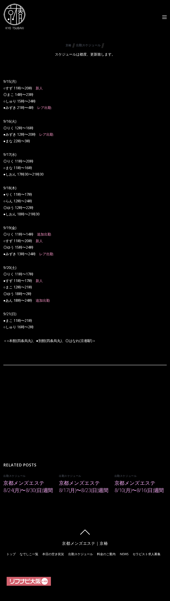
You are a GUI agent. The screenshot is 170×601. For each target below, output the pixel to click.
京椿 (68, 45)
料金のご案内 (106, 554)
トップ (11, 554)
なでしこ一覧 (29, 554)
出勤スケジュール (88, 45)
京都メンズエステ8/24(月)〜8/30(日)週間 (28, 486)
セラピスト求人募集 (146, 554)
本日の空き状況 (53, 554)
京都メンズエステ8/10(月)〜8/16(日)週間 (139, 486)
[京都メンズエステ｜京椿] (14, 26)
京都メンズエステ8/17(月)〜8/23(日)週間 (83, 486)
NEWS (124, 554)
